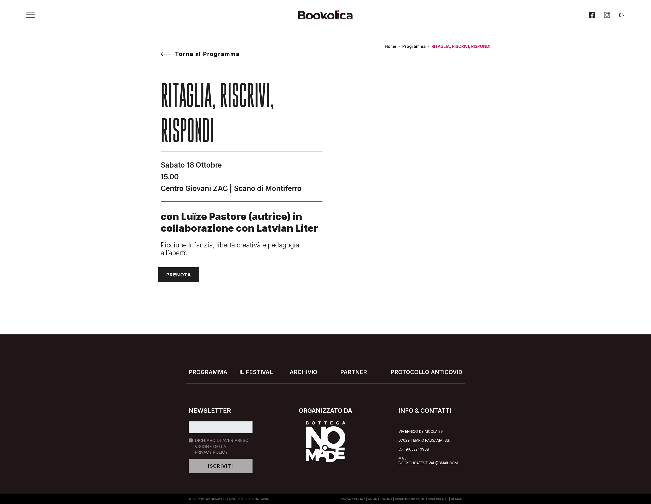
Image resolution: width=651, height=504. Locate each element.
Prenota (178, 274)
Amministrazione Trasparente (421, 499)
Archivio (303, 372)
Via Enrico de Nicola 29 (420, 431)
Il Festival (256, 372)
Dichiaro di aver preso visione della (221, 446)
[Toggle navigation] (30, 15)
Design (456, 499)
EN (622, 15)
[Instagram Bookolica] (607, 15)
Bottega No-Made (254, 499)
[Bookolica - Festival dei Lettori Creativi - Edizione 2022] (325, 17)
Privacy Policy (211, 452)
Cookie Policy (380, 499)
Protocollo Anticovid (426, 372)
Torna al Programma (207, 54)
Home (390, 46)
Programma (414, 46)
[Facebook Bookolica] (592, 15)
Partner (353, 372)
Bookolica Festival (218, 499)
